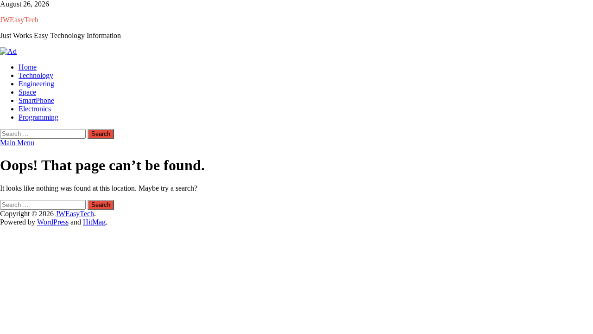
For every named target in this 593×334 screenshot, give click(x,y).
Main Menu (17, 143)
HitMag (94, 222)
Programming (38, 117)
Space (27, 92)
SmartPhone (36, 100)
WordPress (53, 222)
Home (28, 67)
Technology (36, 75)
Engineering (36, 84)
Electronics (35, 109)
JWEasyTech (19, 20)
